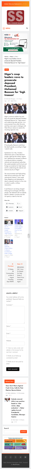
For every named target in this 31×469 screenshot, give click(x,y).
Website (8, 341)
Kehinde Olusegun (10, 99)
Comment (9, 305)
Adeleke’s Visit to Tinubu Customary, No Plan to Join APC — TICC (13, 4)
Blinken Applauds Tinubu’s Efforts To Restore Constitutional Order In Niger (8, 249)
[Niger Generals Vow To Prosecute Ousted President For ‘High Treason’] (8, 221)
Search (6, 428)
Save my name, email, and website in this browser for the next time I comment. (14, 350)
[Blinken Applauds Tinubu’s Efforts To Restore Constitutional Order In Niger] (8, 241)
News (6, 69)
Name (8, 326)
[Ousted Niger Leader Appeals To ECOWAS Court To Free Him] (19, 221)
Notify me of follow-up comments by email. (13, 357)
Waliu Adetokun (11, 393)
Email (8, 333)
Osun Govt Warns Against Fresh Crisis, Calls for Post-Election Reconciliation (14, 388)
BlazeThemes (16, 464)
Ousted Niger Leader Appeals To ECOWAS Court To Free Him (19, 228)
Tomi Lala (15, 420)
